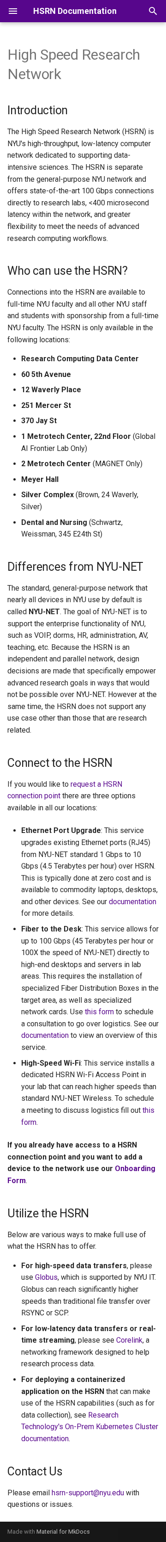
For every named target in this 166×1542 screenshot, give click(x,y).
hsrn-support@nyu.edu (88, 1492)
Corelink (129, 1340)
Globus (46, 1277)
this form (99, 1011)
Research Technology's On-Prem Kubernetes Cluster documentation (89, 1427)
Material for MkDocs (63, 1531)
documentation (132, 901)
